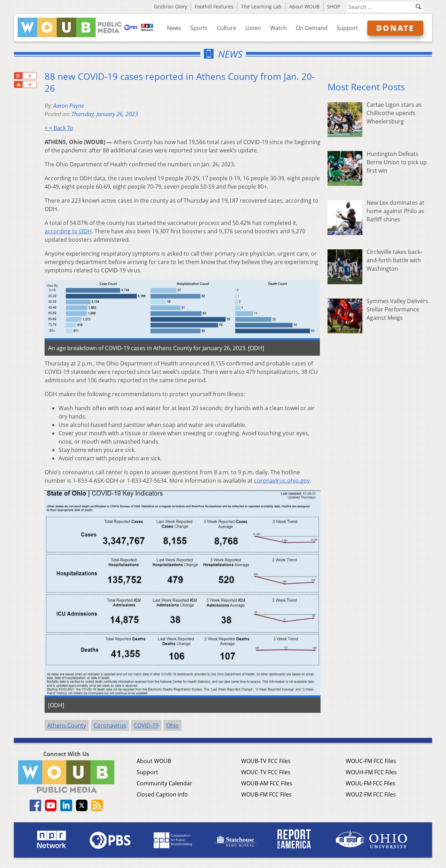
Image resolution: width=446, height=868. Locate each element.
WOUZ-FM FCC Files (371, 794)
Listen (253, 28)
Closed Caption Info (162, 794)
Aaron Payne (68, 106)
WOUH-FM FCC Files (371, 772)
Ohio (172, 725)
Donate (395, 28)
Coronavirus (110, 725)
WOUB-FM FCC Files (266, 794)
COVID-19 (146, 725)
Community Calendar (164, 783)
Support (347, 28)
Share (18, 84)
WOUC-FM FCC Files (371, 761)
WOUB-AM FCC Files (266, 783)
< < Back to (59, 128)
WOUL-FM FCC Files (370, 783)
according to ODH (68, 231)
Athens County (66, 725)
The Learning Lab (261, 6)
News (174, 28)
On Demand (312, 28)
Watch (278, 28)
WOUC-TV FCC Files (266, 772)
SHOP (333, 6)
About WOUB (304, 6)
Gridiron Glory (170, 6)
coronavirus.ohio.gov (282, 480)
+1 (18, 75)
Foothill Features (214, 6)
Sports (199, 28)
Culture (226, 28)
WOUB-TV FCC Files (266, 761)
